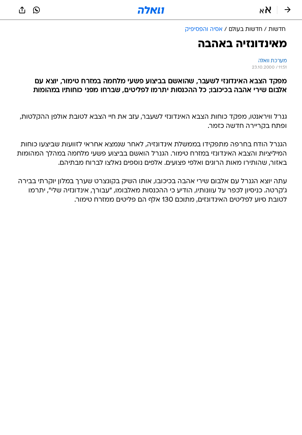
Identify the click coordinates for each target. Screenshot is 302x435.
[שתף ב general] (22, 10)
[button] (265, 10)
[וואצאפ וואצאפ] (36, 10)
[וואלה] (151, 10)
